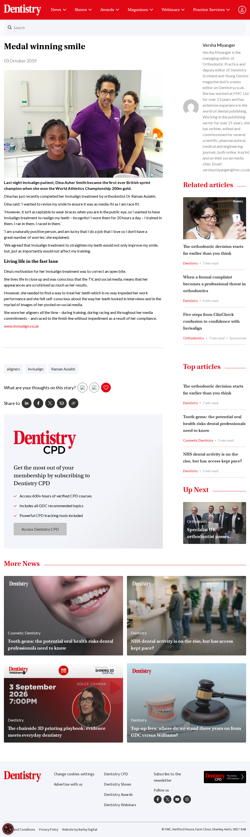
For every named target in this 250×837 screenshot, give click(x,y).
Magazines (138, 9)
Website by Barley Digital (79, 829)
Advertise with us (68, 784)
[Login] (242, 10)
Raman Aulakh (63, 369)
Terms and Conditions (19, 829)
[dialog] (8, 829)
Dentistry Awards (118, 794)
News (56, 9)
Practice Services (209, 9)
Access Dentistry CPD (40, 529)
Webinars (170, 9)
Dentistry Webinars (120, 805)
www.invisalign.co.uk (21, 326)
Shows (81, 9)
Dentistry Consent (28, 7)
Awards (107, 9)
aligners (13, 369)
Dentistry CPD (116, 774)
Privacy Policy (48, 829)
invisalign (35, 369)
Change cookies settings (74, 774)
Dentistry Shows (117, 784)
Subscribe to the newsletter (167, 777)
